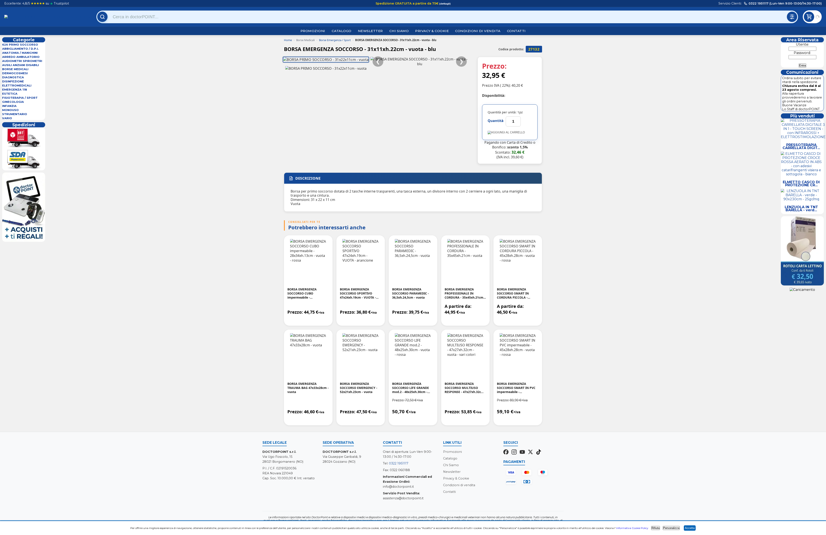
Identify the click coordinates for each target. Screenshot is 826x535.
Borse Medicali (15, 69)
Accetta (690, 528)
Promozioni (313, 31)
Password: (802, 53)
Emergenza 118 (14, 89)
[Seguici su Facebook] (506, 452)
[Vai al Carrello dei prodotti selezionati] (818, 17)
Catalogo (341, 31)
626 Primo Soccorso (20, 44)
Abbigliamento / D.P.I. (20, 48)
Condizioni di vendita (478, 31)
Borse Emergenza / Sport (335, 40)
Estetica (9, 93)
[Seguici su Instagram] (514, 452)
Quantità (496, 120)
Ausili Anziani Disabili (20, 65)
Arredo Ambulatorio (21, 57)
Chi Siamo (399, 31)
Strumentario (14, 114)
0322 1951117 (398, 463)
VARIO (7, 118)
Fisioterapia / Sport (20, 97)
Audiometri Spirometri (22, 61)
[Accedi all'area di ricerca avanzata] (792, 17)
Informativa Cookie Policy (632, 528)
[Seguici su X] (530, 452)
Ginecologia (13, 101)
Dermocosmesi (15, 73)
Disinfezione (13, 81)
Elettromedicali (16, 85)
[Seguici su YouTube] (522, 452)
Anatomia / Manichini (20, 52)
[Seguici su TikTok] (538, 452)
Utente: (802, 44)
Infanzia (9, 106)
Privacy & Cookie (432, 31)
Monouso (10, 110)
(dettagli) (445, 3)
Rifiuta (656, 528)
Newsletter (370, 31)
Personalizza (671, 528)
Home (288, 40)
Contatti (516, 31)
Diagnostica (13, 77)
